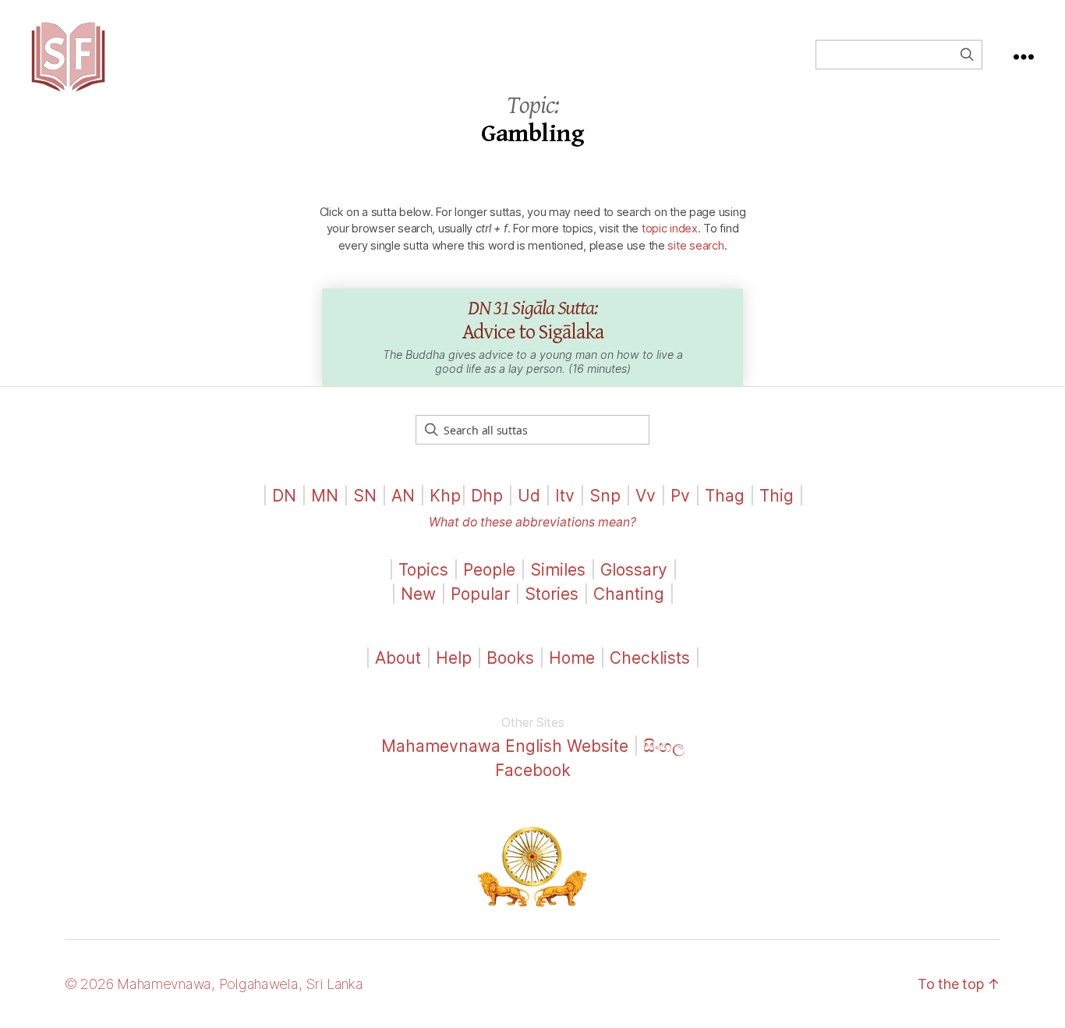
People (489, 570)
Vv (645, 495)
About (400, 658)
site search (695, 245)
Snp (605, 495)
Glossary (633, 570)
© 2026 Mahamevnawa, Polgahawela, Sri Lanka (214, 984)
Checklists (650, 658)
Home (572, 658)
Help (454, 658)
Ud (529, 495)
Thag (725, 495)
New (418, 594)
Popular (480, 594)
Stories (551, 594)
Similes (558, 570)
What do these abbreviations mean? (532, 522)
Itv (565, 495)
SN (365, 495)
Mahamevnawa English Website (504, 746)
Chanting (628, 594)
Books (510, 658)
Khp (445, 495)
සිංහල (664, 746)
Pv (680, 495)
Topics (423, 570)
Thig (776, 495)
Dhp (487, 495)
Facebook (533, 770)
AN (403, 495)
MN (324, 495)
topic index (670, 228)
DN (284, 495)
